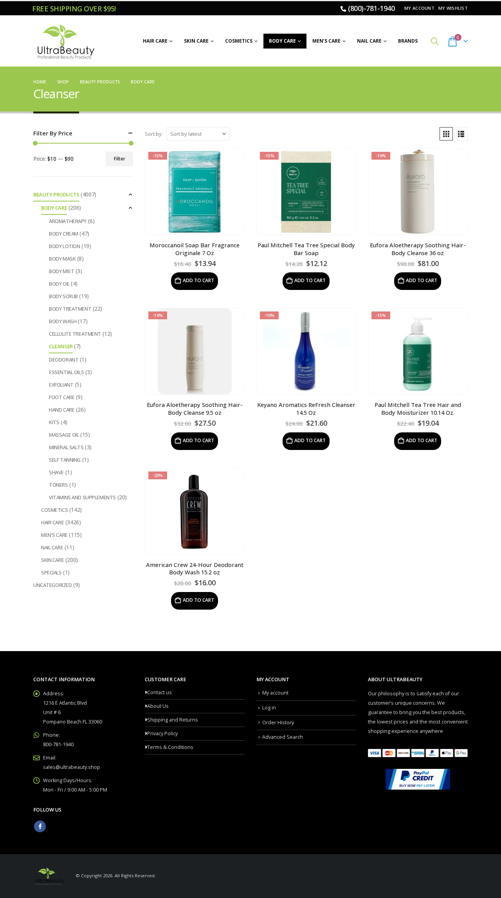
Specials (51, 572)
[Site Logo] (64, 41)
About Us (158, 706)
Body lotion (64, 246)
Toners (58, 484)
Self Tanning (65, 459)
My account (419, 8)
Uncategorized (52, 584)
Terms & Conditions (170, 747)
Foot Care (61, 397)
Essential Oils (66, 372)
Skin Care (196, 41)
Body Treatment (70, 308)
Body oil (59, 283)
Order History (278, 722)
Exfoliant (61, 384)
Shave (56, 472)
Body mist (61, 271)
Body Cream (63, 233)
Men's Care (54, 534)
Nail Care (369, 41)
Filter (119, 158)
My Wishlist (453, 8)
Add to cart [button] (198, 280)
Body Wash (62, 321)
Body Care (282, 41)
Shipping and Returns (172, 719)
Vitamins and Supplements (82, 497)
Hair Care (155, 41)
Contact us (159, 692)
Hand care (61, 409)
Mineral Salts (66, 447)
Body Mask (62, 258)
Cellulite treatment (75, 333)
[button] (435, 41)
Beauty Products (56, 194)
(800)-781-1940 (371, 8)
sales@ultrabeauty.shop (71, 767)
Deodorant (63, 359)
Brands (408, 41)
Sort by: (154, 133)
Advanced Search (282, 737)
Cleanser (61, 346)
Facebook (40, 826)
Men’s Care (326, 41)
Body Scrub (63, 296)
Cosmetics (238, 41)
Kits (54, 422)
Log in (269, 707)
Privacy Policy (162, 733)
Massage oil (64, 434)
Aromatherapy (68, 221)
